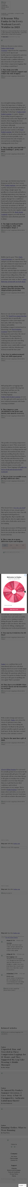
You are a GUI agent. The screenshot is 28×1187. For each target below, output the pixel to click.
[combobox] (22, 1185)
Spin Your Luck (14, 609)
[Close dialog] (25, 575)
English (21, 1185)
